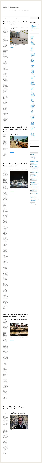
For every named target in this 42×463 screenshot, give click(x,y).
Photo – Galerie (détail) (12, 10)
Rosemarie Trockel (32, 196)
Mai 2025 (32, 49)
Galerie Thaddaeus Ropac (33, 169)
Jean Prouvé (4, 358)
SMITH (3, 112)
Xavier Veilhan (4, 453)
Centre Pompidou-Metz (33, 158)
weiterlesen (12, 47)
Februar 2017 (32, 133)
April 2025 (32, 50)
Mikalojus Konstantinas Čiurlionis (4, 107)
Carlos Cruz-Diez (5, 340)
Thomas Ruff (6, 396)
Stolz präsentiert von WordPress (12, 459)
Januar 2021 (32, 93)
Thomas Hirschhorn (33, 200)
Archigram (4, 191)
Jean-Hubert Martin (33, 175)
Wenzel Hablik (6, 119)
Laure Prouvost (5, 372)
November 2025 (33, 44)
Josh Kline (6, 237)
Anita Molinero (5, 189)
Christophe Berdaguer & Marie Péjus (5, 202)
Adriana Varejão (5, 182)
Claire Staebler (5, 147)
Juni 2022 (32, 79)
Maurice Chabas (5, 104)
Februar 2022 (32, 82)
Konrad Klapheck (5, 248)
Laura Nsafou (4, 250)
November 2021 (33, 85)
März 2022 (32, 81)
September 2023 (33, 66)
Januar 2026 (32, 42)
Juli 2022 (32, 78)
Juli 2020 (32, 98)
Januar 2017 (32, 134)
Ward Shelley (4, 302)
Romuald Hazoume (5, 393)
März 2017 (32, 132)
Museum (6, 32)
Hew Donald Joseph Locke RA (5, 228)
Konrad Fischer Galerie (33, 178)
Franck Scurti (6, 72)
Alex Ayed (4, 143)
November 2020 (33, 95)
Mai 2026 (32, 39)
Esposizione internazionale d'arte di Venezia (34, 164)
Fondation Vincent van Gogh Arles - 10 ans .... (5, 72)
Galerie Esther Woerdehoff (34, 168)
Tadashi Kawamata (5, 153)
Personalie (4, 140)
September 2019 (33, 107)
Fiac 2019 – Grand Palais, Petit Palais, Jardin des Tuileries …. (15, 315)
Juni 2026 (32, 38)
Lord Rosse (6, 98)
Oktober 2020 (32, 96)
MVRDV (4, 268)
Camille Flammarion (5, 50)
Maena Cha (4, 257)
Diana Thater (4, 148)
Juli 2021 (32, 88)
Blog (6, 10)
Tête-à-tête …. (32, 203)
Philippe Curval (5, 277)
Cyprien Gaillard (5, 206)
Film (6, 322)
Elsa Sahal (6, 345)
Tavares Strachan (5, 294)
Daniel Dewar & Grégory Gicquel (5, 344)
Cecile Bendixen (5, 341)
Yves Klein (4, 121)
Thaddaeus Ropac (5, 448)
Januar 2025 (32, 52)
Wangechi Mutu (5, 301)
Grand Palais (37, 172)
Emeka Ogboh (5, 346)
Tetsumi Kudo (4, 295)
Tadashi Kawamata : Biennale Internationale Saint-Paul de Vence (15, 129)
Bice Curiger (32, 154)
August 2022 (32, 77)
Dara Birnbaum (5, 208)
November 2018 (33, 115)
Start (3, 10)
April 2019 (32, 111)
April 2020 (32, 101)
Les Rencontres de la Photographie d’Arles (33, 182)
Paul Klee (6, 108)
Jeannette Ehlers (5, 233)
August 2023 (32, 67)
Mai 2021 (32, 90)
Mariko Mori (4, 103)
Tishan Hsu (4, 296)
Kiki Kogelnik (4, 243)
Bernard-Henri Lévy (5, 423)
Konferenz (4, 417)
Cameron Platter (5, 339)
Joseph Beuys (37, 176)
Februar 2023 (32, 72)
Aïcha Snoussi (4, 183)
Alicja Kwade (4, 40)
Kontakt (18, 10)
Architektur (4, 135)
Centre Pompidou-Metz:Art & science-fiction (5, 198)
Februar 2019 (32, 113)
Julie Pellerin (4, 239)
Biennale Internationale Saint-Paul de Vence (5, 145)
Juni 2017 (32, 130)
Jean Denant (6, 357)
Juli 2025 (32, 47)
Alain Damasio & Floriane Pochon (5, 186)
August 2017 (32, 128)
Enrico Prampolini (5, 62)
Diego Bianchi (4, 210)
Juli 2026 (32, 37)
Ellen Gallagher (5, 214)
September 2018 (33, 117)
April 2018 (32, 121)
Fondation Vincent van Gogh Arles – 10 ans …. (15, 23)
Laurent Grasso (5, 251)
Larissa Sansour (5, 249)
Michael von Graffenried (33, 184)
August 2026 (32, 36)
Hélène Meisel (5, 227)
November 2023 (33, 64)
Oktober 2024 (32, 55)
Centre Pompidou (32, 157)
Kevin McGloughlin (5, 242)
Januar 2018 (32, 124)
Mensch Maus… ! (7, 6)
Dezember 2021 (33, 84)
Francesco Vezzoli (5, 430)
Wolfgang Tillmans (32, 204)
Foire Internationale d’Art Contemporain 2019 (5, 349)
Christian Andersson (5, 200)
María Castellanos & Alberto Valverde (5, 260)
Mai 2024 (32, 59)
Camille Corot (4, 49)
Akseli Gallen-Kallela (5, 38)
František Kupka (5, 73)
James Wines (4, 231)
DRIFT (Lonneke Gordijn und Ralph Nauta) (5, 59)
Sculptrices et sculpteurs (33, 197)
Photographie (4, 332)
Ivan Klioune (4, 86)
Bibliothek (4, 136)
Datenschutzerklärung (25, 10)
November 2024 (33, 54)
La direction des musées (33, 179)
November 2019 (33, 105)
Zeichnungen (6, 36)
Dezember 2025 (33, 43)
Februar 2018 (32, 123)
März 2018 (32, 122)
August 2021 (32, 87)
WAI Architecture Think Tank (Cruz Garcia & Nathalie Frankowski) (5, 299)
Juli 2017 (32, 129)
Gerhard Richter (32, 172)
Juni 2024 (32, 58)
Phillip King (4, 384)
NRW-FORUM (32, 190)
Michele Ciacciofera (5, 378)
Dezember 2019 (33, 104)
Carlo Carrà (4, 52)
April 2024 (32, 60)
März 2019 (32, 112)
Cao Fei (7, 194)
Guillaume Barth (5, 222)
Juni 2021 (32, 89)
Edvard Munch (5, 60)
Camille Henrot (5, 51)
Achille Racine (4, 181)
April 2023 (32, 70)
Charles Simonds (5, 199)
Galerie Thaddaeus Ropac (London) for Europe (13, 408)
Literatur (7, 31)
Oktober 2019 (32, 106)
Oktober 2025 (32, 45)
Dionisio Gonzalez (5, 211)
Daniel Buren (4, 425)
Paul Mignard (4, 109)
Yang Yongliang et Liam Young (5, 304)
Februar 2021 (32, 92)
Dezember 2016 (33, 135)
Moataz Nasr (4, 379)
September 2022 (33, 76)
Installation (4, 31)
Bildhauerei (4, 137)
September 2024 (33, 56)
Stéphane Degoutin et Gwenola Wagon (5, 289)
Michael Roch (4, 266)
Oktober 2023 (32, 65)
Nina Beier (6, 382)
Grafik (6, 30)
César (3, 342)
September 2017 (33, 127)
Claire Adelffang (5, 424)
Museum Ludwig (32, 185)
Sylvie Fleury (5, 447)
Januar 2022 (32, 83)
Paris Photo (31, 193)
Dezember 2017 (33, 125)
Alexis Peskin (6, 188)
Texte (3, 36)
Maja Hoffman (6, 102)
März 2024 (32, 61)
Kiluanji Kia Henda (5, 244)
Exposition (4, 30)
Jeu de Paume (32, 176)
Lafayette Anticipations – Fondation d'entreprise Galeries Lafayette (5, 370)
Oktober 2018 (32, 116)
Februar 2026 (32, 41)
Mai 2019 (32, 110)
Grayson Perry (4, 434)
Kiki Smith (5, 367)
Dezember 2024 (33, 53)
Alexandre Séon (5, 39)
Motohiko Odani (5, 267)
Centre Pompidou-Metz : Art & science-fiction (15, 165)
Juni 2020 (32, 99)
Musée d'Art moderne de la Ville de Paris (34, 187)
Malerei (4, 32)
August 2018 (32, 118)
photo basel (35, 193)
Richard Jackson (5, 392)
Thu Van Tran (4, 397)
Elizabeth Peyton (5, 61)
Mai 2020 (32, 100)
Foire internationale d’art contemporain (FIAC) (33, 166)
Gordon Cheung (5, 221)
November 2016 (33, 136)
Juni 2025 (32, 48)
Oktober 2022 (32, 75)
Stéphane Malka (5, 290)
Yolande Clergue (5, 120)
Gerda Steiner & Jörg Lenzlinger (5, 219)
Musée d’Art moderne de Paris (34, 189)
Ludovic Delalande (5, 152)
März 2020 (32, 102)
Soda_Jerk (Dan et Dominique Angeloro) (5, 286)
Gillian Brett (5, 81)
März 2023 (32, 71)
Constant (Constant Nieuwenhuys (5, 204)
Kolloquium (4, 416)
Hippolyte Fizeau (5, 85)
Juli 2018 (32, 119)
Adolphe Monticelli (5, 37)
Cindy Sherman (32, 161)
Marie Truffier (4, 261)
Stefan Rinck (4, 395)
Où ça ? (4, 33)
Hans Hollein (4, 223)
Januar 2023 (32, 73)
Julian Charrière (5, 238)
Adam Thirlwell (5, 420)
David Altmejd (4, 209)
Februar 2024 (32, 62)
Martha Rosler (4, 262)
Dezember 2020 (33, 94)
